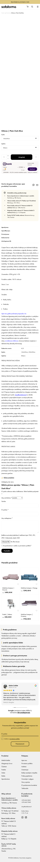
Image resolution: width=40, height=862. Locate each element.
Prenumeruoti (20, 744)
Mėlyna (23, 356)
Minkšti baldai (5, 760)
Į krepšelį (21, 157)
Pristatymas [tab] (5, 234)
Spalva (3, 144)
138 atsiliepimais (23, 713)
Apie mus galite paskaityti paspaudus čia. (14, 314)
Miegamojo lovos (6, 763)
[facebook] (22, 817)
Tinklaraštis (24, 788)
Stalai (3, 773)
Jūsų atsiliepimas (7, 518)
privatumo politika (25, 546)
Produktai (8, 13)
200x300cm (31, 352)
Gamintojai (24, 770)
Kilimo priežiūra (9, 478)
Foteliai (3, 770)
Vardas (3, 501)
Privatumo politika (26, 763)
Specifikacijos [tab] (5, 231)
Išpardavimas (5, 779)
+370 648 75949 (26, 802)
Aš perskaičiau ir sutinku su (17, 546)
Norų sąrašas (25, 782)
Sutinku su (12, 739)
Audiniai (23, 767)
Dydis (3, 134)
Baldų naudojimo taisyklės (29, 773)
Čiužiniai (4, 767)
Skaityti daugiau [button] (8, 702)
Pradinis (3, 13)
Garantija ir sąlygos (27, 779)
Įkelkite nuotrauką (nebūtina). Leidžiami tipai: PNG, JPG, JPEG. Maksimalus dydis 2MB (18, 536)
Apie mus (24, 760)
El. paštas (5, 510)
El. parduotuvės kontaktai (29, 785)
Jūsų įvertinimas (6, 498)
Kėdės (3, 776)
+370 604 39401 (26, 800)
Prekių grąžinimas (26, 776)
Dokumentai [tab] (5, 237)
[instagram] (26, 817)
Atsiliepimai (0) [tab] (6, 241)
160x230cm (24, 352)
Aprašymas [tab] (4, 227)
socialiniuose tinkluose (11, 341)
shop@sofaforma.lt (26, 806)
